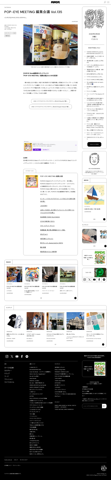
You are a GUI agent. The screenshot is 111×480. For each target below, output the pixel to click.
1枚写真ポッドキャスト (46, 239)
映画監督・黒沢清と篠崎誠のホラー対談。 (53, 230)
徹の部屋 (43, 247)
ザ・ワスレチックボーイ (35, 411)
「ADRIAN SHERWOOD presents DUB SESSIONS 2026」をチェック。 (95, 52)
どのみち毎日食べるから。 (60, 392)
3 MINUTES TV (33, 367)
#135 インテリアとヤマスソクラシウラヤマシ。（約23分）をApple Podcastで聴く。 (51, 106)
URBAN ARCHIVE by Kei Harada (38, 385)
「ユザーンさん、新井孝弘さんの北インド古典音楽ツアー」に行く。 (95, 66)
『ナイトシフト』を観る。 (92, 91)
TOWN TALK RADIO (60, 380)
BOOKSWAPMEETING (35, 369)
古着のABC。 (33, 431)
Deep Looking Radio (60, 369)
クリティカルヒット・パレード (36, 405)
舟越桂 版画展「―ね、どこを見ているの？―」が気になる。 (95, 57)
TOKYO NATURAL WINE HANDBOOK (64, 409)
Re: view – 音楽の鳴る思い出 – (37, 383)
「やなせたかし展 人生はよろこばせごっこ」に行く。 (95, 114)
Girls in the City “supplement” (38, 374)
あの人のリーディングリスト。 (36, 389)
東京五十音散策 (33, 445)
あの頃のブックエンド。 (60, 385)
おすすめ (32, 396)
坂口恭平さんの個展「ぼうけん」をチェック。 (95, 87)
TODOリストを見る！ (94, 144)
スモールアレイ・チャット (47, 226)
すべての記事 (9, 368)
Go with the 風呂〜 (34, 376)
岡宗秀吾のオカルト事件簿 (48, 252)
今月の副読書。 (33, 427)
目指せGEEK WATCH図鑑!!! (36, 449)
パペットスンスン (33, 416)
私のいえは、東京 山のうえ (36, 451)
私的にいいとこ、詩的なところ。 (37, 454)
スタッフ (16, 460)
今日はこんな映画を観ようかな (37, 425)
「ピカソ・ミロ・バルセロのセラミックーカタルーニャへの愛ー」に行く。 (95, 133)
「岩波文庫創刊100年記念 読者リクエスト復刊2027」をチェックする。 (95, 99)
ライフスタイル (9, 382)
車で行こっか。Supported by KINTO (51, 243)
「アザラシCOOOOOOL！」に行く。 (94, 77)
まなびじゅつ (44, 234)
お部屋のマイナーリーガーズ (36, 400)
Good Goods (33, 378)
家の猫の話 (32, 438)
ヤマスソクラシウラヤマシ (35, 418)
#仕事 (14, 33)
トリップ (7, 373)
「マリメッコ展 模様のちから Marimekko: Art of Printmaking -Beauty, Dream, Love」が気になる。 (95, 125)
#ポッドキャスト (8, 33)
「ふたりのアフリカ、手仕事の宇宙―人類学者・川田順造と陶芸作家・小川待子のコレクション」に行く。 (95, 104)
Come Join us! (8, 460)
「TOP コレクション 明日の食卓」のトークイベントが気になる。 (95, 109)
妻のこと (32, 434)
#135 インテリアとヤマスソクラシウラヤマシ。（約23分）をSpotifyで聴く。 (51, 101)
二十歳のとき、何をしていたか (36, 423)
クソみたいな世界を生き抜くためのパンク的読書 (41, 403)
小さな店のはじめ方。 (34, 440)
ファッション (8, 379)
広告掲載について (7, 465)
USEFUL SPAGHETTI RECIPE (37, 387)
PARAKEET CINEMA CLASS (62, 372)
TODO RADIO (58, 378)
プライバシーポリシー (95, 399)
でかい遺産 (32, 414)
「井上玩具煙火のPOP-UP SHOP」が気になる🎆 (95, 83)
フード (6, 376)
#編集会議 (7, 35)
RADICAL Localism (34, 380)
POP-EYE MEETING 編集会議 (62, 376)
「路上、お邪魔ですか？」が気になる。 (95, 130)
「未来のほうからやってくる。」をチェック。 (95, 138)
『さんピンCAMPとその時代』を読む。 (95, 79)
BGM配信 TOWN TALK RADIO (50, 217)
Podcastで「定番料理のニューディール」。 (64, 374)
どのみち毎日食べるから (47, 221)
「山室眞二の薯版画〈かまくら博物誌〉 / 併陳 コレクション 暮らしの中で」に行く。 (95, 119)
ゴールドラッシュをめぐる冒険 (36, 407)
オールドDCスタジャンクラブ (36, 394)
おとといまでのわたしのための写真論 (38, 398)
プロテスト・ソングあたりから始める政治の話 (65, 394)
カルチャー (8, 371)
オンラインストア (23, 460)
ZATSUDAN (57, 383)
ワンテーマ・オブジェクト (35, 420)
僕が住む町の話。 (34, 429)
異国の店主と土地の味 (35, 447)
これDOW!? (43, 206)
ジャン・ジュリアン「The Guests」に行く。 (95, 94)
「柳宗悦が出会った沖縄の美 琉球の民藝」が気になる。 (95, 70)
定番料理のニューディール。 (36, 436)
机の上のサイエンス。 (34, 443)
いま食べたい (33, 392)
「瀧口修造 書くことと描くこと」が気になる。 (95, 61)
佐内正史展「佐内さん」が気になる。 (95, 74)
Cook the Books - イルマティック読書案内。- (41, 372)
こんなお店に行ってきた (35, 409)
